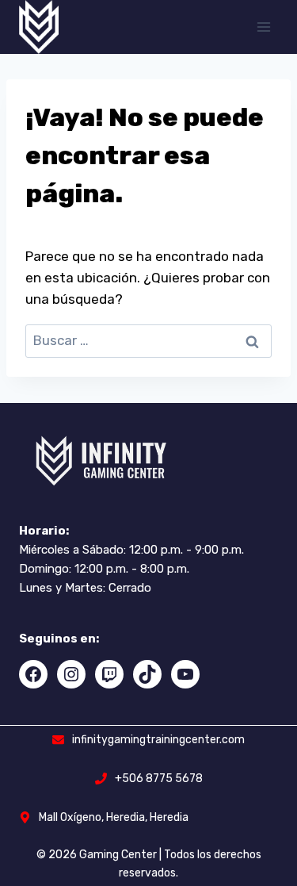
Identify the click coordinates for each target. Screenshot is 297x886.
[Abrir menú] (263, 26)
